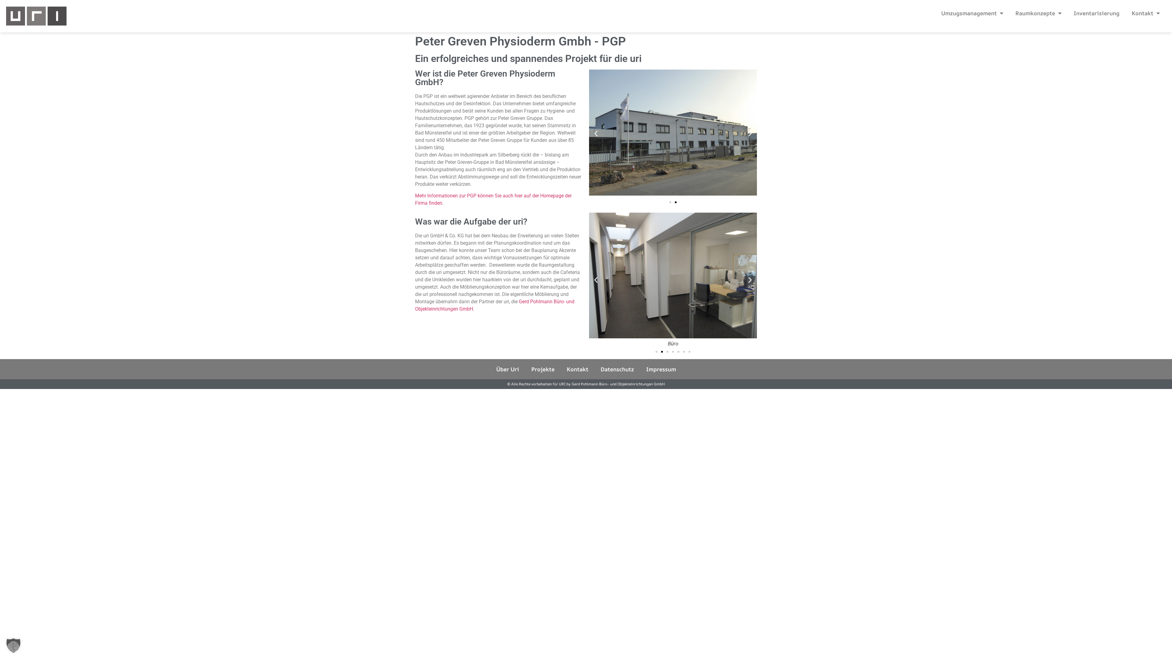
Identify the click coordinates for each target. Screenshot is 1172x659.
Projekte (543, 369)
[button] (596, 133)
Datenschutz (617, 369)
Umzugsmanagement (969, 13)
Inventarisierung (1097, 13)
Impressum (661, 369)
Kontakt (1142, 13)
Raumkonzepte (1035, 13)
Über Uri (507, 369)
